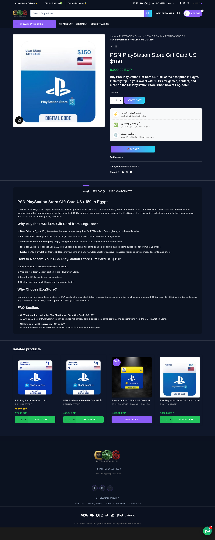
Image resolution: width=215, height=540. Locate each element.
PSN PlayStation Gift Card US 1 (31, 400)
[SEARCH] (148, 13)
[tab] (86, 189)
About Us (79, 503)
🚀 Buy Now (132, 149)
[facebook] (95, 488)
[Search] (179, 13)
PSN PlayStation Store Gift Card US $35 (180, 400)
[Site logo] (20, 13)
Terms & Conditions (115, 503)
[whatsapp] (110, 488)
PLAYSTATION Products (131, 36)
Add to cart (134, 100)
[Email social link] (123, 172)
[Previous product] (112, 47)
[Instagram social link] (184, 3)
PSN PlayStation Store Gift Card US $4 (82, 400)
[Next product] (119, 47)
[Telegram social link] (131, 172)
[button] (35, 419)
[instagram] (102, 488)
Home (113, 36)
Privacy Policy (95, 503)
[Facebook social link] (180, 3)
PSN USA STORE (174, 36)
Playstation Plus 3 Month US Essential (131, 400)
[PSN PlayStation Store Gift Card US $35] (180, 377)
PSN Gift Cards (154, 36)
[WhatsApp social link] (188, 3)
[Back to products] (116, 47)
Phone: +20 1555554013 (108, 469)
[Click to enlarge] (19, 120)
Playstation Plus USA (140, 404)
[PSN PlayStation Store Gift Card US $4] (83, 377)
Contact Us (135, 503)
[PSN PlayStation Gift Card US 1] (35, 377)
